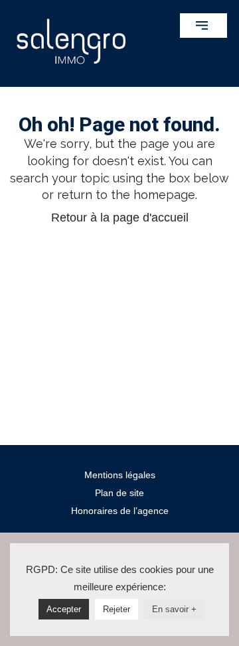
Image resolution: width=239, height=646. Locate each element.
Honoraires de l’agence (120, 510)
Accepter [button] (63, 609)
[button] (203, 25)
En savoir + (174, 609)
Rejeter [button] (116, 609)
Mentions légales (119, 475)
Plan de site (119, 492)
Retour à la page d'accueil (120, 217)
